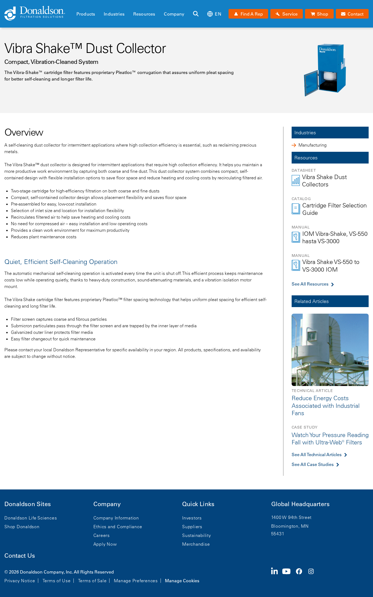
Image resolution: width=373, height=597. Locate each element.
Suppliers (192, 526)
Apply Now (105, 544)
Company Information (116, 518)
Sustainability (196, 535)
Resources (144, 14)
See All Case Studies (313, 464)
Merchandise (196, 544)
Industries (114, 14)
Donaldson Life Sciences (30, 518)
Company (174, 14)
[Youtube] (288, 576)
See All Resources (310, 284)
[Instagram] (313, 576)
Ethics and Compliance (117, 526)
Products (85, 14)
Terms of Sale (92, 580)
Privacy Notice (19, 580)
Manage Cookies (182, 580)
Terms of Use (57, 580)
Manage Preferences (136, 580)
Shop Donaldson (22, 526)
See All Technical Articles (317, 454)
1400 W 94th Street (291, 517)
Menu (78, 4)
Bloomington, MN (290, 526)
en (218, 14)
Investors (192, 518)
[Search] (196, 14)
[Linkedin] (276, 576)
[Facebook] (301, 576)
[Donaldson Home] (38, 13)
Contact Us (19, 555)
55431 (278, 533)
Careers (101, 535)
